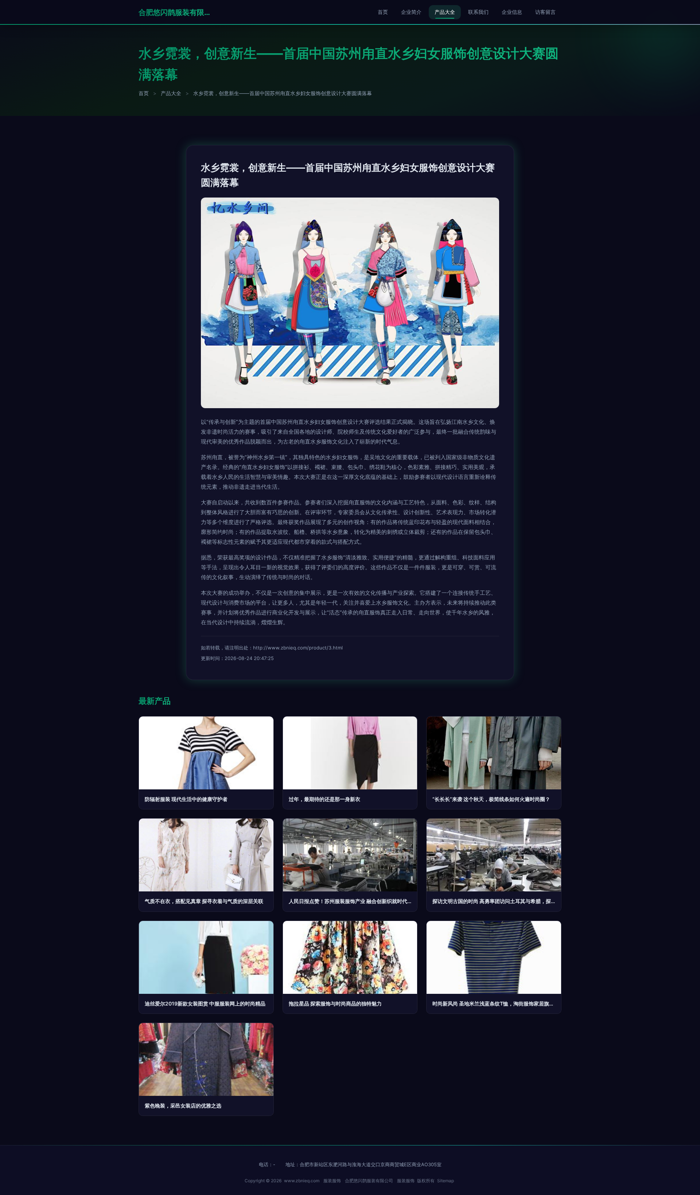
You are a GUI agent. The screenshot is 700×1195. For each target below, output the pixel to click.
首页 (383, 12)
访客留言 (545, 12)
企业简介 (411, 12)
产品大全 (445, 12)
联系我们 (478, 12)
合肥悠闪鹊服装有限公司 (175, 12)
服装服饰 (332, 1180)
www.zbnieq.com (301, 1180)
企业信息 (512, 12)
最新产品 (155, 701)
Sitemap (445, 1180)
